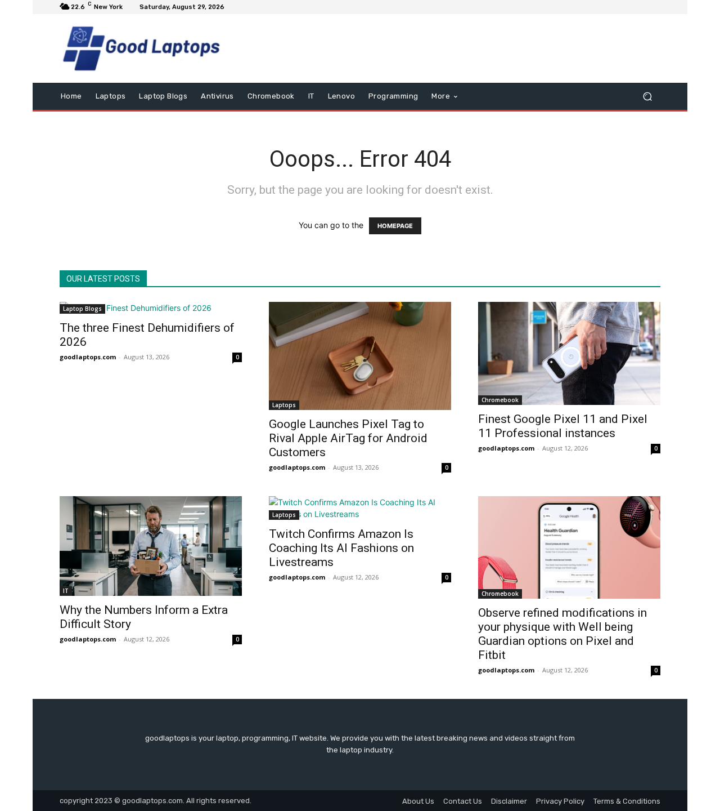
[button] (647, 96)
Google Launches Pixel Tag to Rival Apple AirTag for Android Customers (348, 438)
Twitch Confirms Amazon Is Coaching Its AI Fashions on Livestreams (341, 548)
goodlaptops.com (88, 357)
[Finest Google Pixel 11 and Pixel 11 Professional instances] (569, 353)
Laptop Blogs (82, 309)
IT (66, 591)
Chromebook (500, 400)
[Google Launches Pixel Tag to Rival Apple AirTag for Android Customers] (360, 356)
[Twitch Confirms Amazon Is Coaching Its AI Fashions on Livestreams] (360, 508)
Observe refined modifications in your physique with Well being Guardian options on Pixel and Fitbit (562, 634)
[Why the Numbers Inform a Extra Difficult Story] (151, 546)
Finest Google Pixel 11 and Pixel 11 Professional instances (562, 426)
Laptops (284, 405)
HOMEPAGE (395, 226)
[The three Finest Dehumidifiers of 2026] (151, 308)
